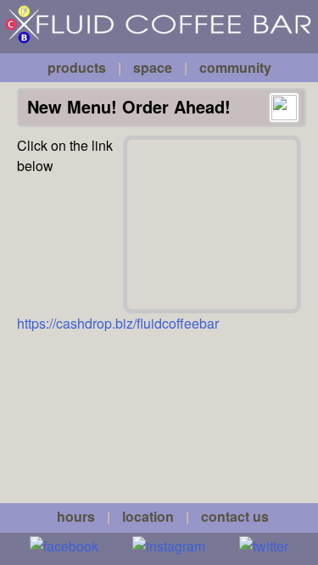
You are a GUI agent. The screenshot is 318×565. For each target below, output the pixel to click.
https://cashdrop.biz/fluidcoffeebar (118, 323)
